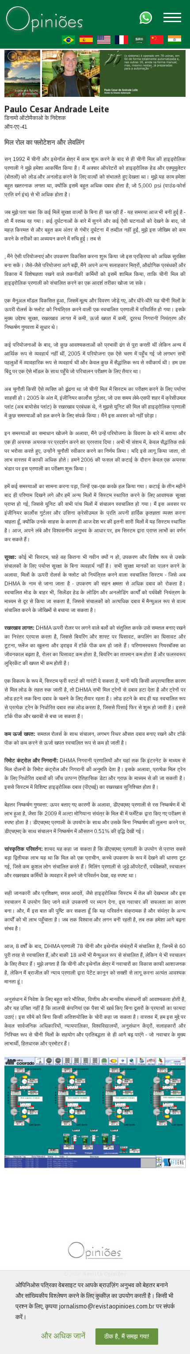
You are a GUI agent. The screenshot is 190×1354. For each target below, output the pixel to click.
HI (174, 39)
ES (86, 39)
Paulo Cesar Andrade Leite (56, 109)
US (103, 39)
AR (139, 39)
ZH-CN (156, 39)
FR (121, 39)
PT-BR (68, 39)
